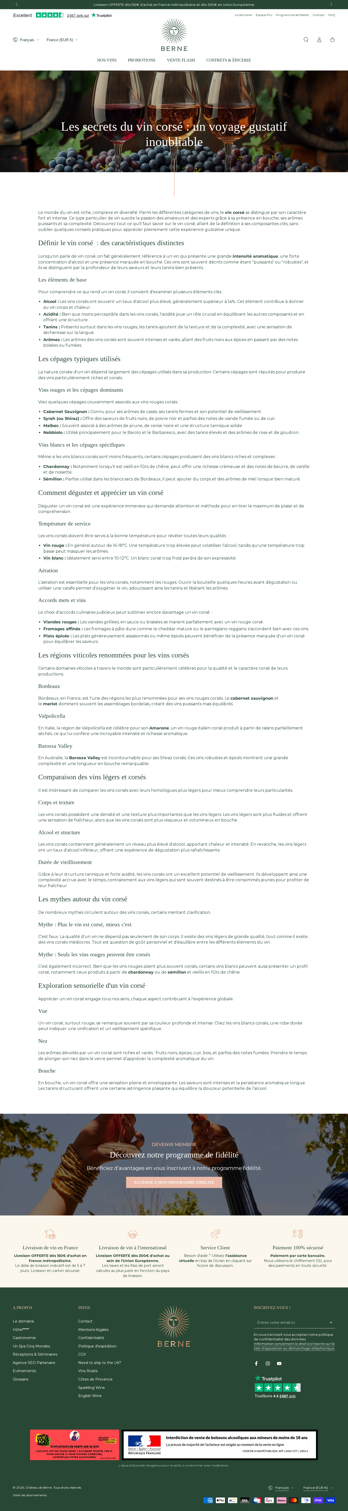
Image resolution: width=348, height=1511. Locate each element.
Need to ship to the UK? (99, 1362)
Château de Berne (38, 1487)
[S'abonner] (332, 1322)
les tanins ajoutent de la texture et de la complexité (192, 327)
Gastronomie (24, 1338)
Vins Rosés (88, 1371)
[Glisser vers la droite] (331, 4)
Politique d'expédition (97, 1346)
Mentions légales (93, 1329)
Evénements (24, 1371)
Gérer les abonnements (30, 1495)
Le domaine (243, 15)
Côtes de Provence (95, 1379)
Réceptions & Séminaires (35, 1354)
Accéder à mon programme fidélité (174, 1182)
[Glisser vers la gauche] (17, 4)
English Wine (90, 1395)
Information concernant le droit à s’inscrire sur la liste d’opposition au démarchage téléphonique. (294, 1346)
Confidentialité (91, 1338)
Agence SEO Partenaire (34, 1362)
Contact (319, 15)
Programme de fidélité (292, 15)
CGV (82, 1354)
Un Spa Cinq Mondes (31, 1346)
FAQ (331, 15)
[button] (306, 39)
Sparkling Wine (91, 1387)
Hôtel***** (21, 1329)
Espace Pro (264, 15)
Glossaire (21, 1379)
